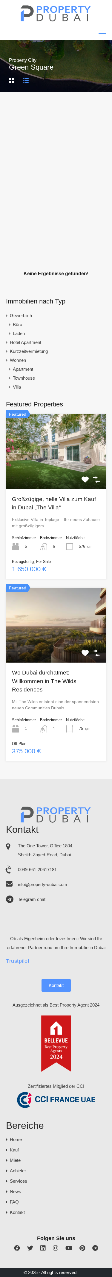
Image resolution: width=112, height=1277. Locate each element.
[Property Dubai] (56, 19)
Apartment (23, 369)
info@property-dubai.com (42, 884)
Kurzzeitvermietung (29, 351)
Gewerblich (21, 315)
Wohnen (18, 360)
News (15, 1191)
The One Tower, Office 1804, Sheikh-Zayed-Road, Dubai (45, 850)
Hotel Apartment (25, 342)
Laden (19, 333)
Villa (17, 386)
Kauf (14, 1150)
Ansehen (56, 474)
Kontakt (56, 985)
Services (18, 1181)
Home (16, 1139)
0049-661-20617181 (37, 869)
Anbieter (18, 1170)
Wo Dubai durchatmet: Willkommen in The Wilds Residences (44, 681)
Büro (17, 324)
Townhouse (24, 378)
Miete (15, 1160)
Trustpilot (17, 961)
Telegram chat (31, 899)
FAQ (14, 1202)
